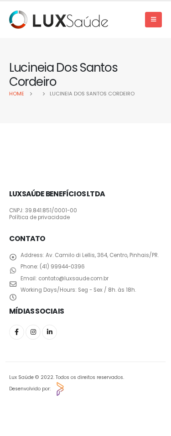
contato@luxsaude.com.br (73, 278)
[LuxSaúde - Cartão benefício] (58, 20)
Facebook (16, 332)
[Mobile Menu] (153, 19)
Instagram (33, 332)
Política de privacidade (39, 217)
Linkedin (49, 332)
